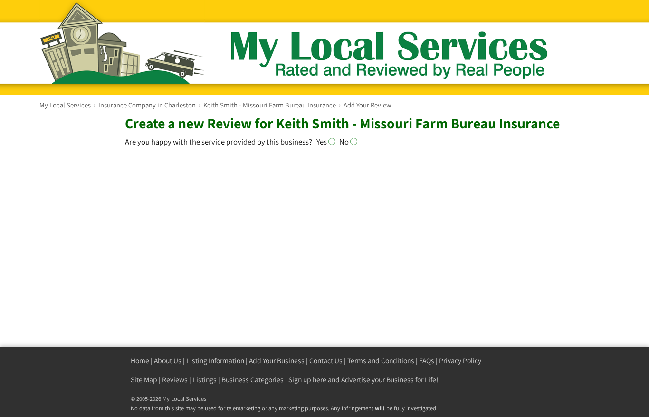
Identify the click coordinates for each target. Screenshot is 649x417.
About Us (167, 360)
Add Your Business (277, 360)
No (344, 141)
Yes (322, 141)
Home (140, 360)
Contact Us (326, 360)
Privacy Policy (460, 360)
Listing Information (215, 360)
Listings (204, 379)
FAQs (426, 360)
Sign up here (307, 379)
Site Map (144, 379)
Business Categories (252, 379)
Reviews (175, 379)
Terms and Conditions (380, 360)
